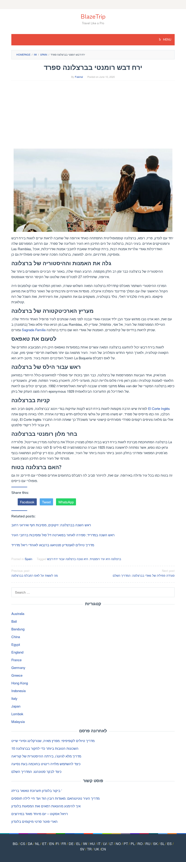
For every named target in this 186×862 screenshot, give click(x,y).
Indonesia (18, 690)
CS (22, 843)
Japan (15, 706)
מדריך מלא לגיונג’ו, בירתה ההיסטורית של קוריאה (46, 756)
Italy (14, 698)
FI (57, 843)
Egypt (15, 644)
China (15, 636)
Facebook (27, 502)
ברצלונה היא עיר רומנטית (105, 559)
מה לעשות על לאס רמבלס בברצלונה (34, 573)
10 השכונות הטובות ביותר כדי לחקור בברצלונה (44, 748)
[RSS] (93, 4)
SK (155, 843)
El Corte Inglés (159, 408)
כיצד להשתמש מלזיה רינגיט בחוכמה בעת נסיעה (46, 763)
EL (78, 843)
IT (99, 843)
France (16, 659)
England (17, 652)
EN (51, 843)
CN (103, 849)
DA (30, 843)
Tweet (46, 502)
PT (126, 843)
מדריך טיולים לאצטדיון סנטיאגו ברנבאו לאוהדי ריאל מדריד (52, 544)
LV (105, 843)
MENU (166, 40)
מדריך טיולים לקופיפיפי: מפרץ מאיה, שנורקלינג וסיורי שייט (53, 740)
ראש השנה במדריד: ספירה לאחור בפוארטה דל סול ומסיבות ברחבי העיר (63, 534)
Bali (14, 621)
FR (63, 843)
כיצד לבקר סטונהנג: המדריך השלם (36, 771)
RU (147, 843)
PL (133, 843)
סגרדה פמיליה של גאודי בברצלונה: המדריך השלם (144, 573)
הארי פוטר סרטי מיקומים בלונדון (34, 821)
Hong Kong (19, 683)
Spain (28, 559)
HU (92, 843)
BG (15, 843)
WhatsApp (66, 502)
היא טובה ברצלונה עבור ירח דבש (67, 559)
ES (169, 843)
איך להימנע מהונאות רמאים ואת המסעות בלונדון (46, 805)
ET (44, 843)
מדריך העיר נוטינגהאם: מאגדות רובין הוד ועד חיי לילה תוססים (55, 798)
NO (118, 843)
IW (85, 843)
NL (37, 843)
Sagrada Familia (34, 329)
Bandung (17, 629)
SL (162, 843)
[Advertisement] (93, 117)
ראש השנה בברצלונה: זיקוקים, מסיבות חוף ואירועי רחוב (51, 524)
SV (82, 849)
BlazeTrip (93, 17)
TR (89, 849)
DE (71, 843)
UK (96, 849)
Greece (16, 675)
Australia (17, 613)
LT (111, 843)
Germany (18, 667)
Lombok (17, 713)
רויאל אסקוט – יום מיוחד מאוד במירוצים (39, 813)
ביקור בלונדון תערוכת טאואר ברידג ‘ (36, 790)
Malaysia (18, 721)
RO (140, 843)
